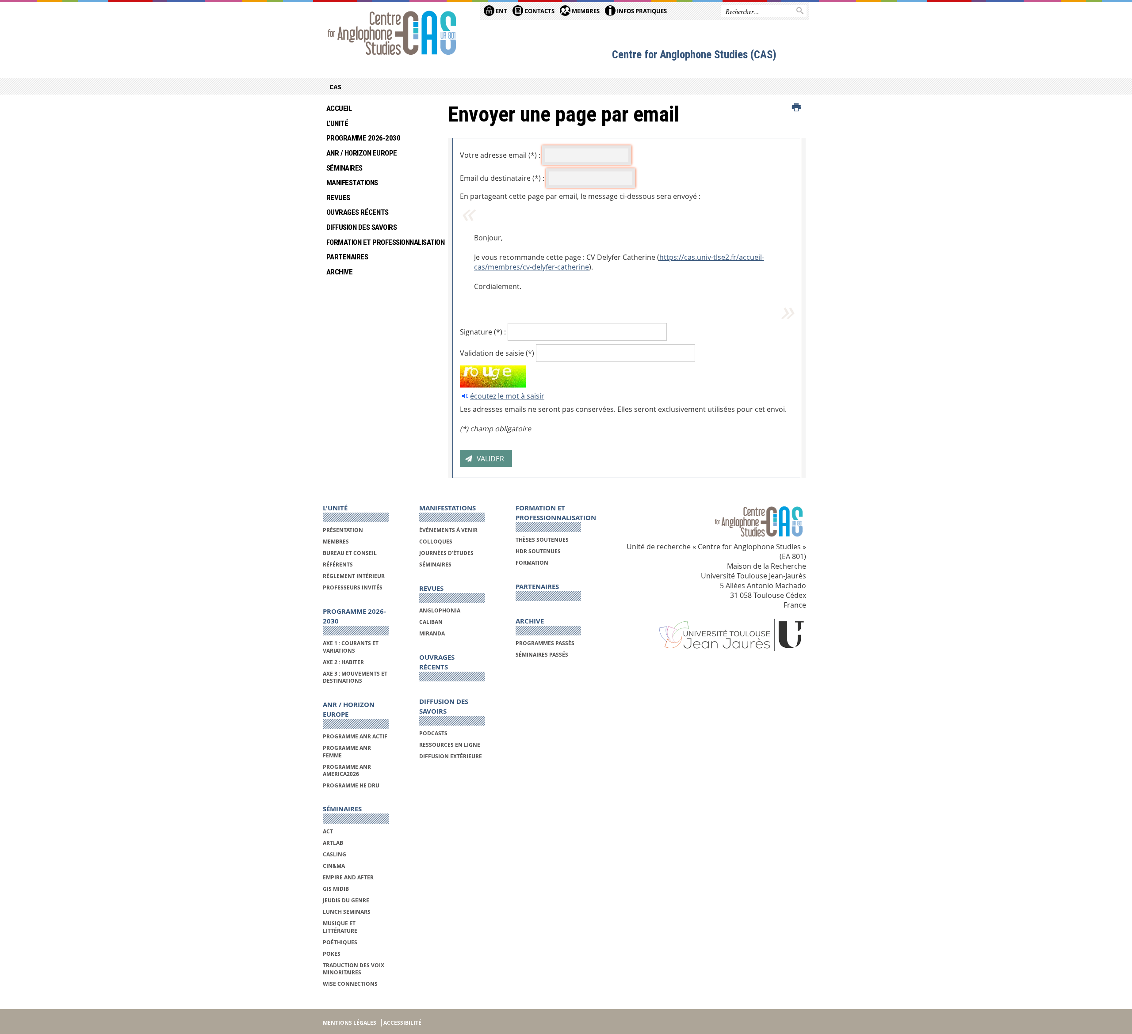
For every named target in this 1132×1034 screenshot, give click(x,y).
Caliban (431, 622)
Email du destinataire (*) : (502, 178)
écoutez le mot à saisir (507, 396)
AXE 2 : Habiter (343, 662)
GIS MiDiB (336, 889)
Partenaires (347, 256)
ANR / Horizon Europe (361, 152)
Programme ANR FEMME (347, 751)
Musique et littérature (340, 927)
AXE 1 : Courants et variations (351, 646)
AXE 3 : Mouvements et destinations (355, 677)
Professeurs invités (352, 587)
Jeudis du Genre (347, 900)
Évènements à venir (448, 530)
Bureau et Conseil (350, 553)
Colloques (435, 541)
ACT (328, 831)
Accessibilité (402, 1022)
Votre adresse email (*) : (500, 155)
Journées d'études (446, 553)
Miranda (432, 633)
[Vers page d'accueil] (392, 34)
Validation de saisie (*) (497, 353)
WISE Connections (350, 984)
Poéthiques (340, 942)
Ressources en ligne (449, 745)
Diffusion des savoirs (361, 227)
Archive (339, 271)
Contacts (539, 11)
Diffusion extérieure (450, 756)
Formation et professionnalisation (380, 242)
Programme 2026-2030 (363, 137)
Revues (338, 197)
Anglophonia (439, 610)
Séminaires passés (542, 654)
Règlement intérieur (354, 576)
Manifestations (352, 182)
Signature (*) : (483, 332)
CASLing (334, 854)
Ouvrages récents (357, 212)
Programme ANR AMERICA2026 (347, 770)
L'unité (337, 123)
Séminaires (344, 167)
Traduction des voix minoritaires (353, 969)
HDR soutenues (538, 551)
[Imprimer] (796, 108)
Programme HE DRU (351, 785)
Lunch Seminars (347, 912)
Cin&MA (334, 866)
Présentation (343, 530)
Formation (532, 562)
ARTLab (333, 843)
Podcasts (433, 733)
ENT (500, 11)
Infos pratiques (641, 11)
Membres (585, 11)
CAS (335, 87)
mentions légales (349, 1022)
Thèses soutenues (542, 540)
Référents (338, 564)
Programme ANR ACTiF (355, 736)
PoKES (331, 954)
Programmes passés (545, 643)
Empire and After (348, 877)
